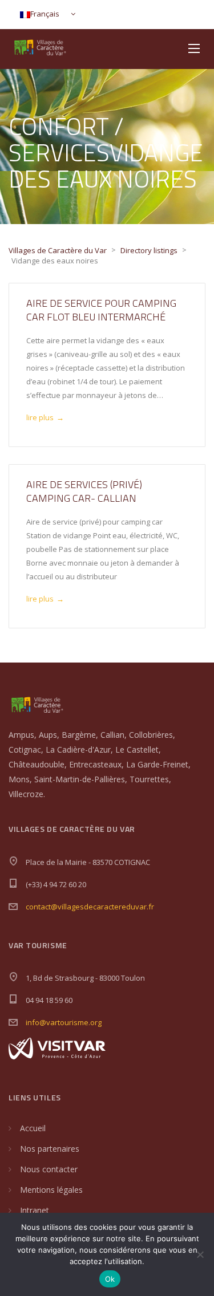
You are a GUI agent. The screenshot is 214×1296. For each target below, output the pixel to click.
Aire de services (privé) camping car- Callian (84, 491)
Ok (110, 1278)
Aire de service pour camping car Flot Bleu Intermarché (101, 309)
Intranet (34, 1210)
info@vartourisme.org (64, 1022)
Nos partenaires (49, 1148)
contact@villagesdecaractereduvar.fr (90, 906)
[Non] (199, 1254)
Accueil (33, 1128)
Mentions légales (51, 1189)
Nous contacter (49, 1169)
